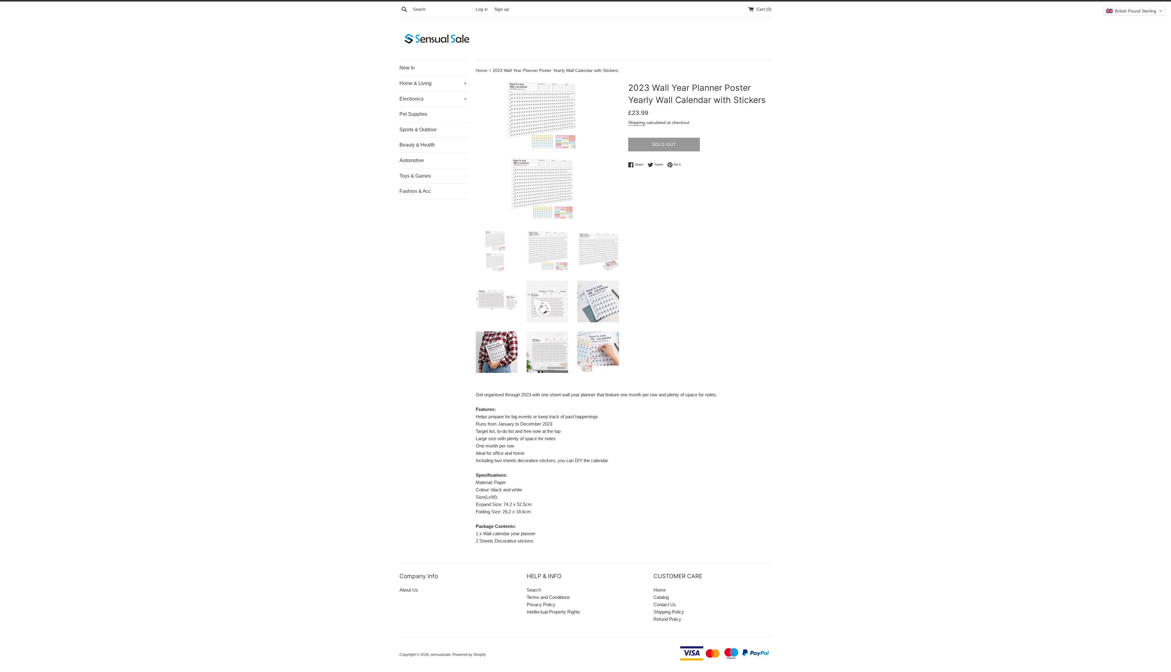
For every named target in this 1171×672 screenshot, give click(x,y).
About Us (408, 589)
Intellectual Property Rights (553, 611)
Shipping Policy (669, 611)
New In (407, 67)
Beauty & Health (417, 144)
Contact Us (665, 604)
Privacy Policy (541, 604)
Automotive (411, 160)
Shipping (636, 122)
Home (660, 589)
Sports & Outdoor (418, 129)
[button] (1134, 11)
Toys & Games (415, 176)
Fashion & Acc (415, 191)
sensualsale (441, 655)
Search (534, 589)
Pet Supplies (413, 114)
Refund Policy (667, 619)
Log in (482, 9)
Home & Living (433, 83)
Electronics (433, 98)
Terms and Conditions (548, 597)
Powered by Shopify (469, 655)
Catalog (661, 597)
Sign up (501, 9)
